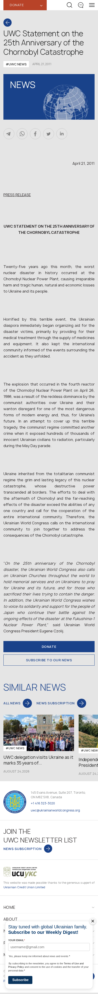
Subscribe (20, 980)
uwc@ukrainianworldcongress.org (55, 810)
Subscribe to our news (49, 660)
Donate (49, 646)
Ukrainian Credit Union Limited (24, 887)
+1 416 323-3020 (43, 803)
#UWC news (16, 64)
